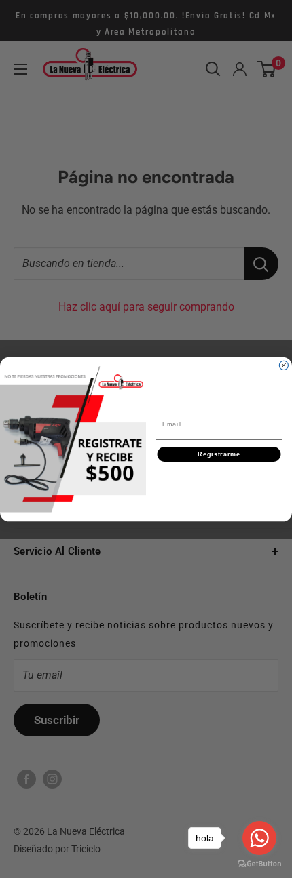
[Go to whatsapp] (259, 838)
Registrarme (219, 454)
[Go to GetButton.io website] (259, 864)
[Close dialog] (283, 365)
